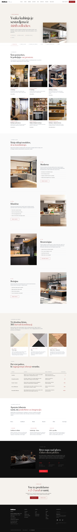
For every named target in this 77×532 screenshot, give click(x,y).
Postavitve (13, 35)
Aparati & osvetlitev (49, 44)
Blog (46, 514)
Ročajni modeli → (15, 296)
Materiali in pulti (29, 35)
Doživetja (42, 1)
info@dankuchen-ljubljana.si (15, 519)
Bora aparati (26, 517)
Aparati (12, 37)
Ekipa (36, 512)
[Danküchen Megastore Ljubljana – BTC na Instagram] (60, 520)
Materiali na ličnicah (32, 44)
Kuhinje (29, 1)
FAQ (46, 512)
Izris (38, 1)
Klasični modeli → (15, 219)
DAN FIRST (34, 1)
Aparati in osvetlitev (27, 515)
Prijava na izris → (34, 497)
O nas (36, 511)
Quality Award (37, 515)
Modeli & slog (20, 35)
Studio (25, 1)
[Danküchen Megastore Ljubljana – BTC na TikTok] (63, 520)
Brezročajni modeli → (45, 258)
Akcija (21, 1)
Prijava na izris (72, 1)
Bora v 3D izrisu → (43, 471)
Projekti (46, 1)
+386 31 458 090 (65, 1)
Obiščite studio (43, 497)
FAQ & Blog (52, 1)
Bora (58, 44)
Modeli (25, 512)
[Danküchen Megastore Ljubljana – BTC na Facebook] (57, 520)
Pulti (41, 44)
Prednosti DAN (37, 514)
